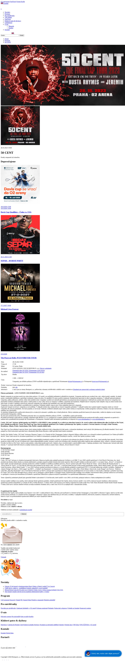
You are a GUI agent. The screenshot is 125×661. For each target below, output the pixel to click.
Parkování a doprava (60, 608)
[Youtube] (8, 659)
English (5, 3)
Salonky (61, 625)
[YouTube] (8, 33)
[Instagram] (4, 33)
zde (16, 387)
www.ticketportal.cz (98, 419)
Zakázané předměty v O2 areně (26, 608)
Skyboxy (37, 625)
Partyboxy (4, 625)
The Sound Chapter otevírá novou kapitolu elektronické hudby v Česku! (27, 591)
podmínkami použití (26, 510)
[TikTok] (10, 33)
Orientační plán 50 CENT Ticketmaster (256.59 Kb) (28, 370)
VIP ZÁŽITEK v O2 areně (87, 625)
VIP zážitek (8, 17)
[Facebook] (2, 33)
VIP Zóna (76, 625)
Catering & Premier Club (15, 625)
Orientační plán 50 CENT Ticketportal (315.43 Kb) (28, 372)
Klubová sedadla (28, 625)
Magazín (11, 26)
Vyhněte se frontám (73, 608)
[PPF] (5, 655)
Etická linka (9, 633)
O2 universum (5, 1)
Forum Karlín (20, 1)
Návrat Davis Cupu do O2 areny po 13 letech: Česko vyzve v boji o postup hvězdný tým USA (34, 590)
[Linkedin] (6, 33)
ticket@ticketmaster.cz (75, 381)
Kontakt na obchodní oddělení (49, 625)
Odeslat (24, 514)
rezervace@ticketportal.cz (100, 381)
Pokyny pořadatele (45, 368)
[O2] (4, 646)
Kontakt (7, 30)
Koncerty (12, 600)
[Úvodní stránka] (6, 7)
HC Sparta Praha (26, 600)
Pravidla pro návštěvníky (8, 608)
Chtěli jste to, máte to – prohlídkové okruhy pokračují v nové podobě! (26, 588)
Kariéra (11, 28)
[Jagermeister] (29, 646)
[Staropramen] (11, 646)
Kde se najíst (24, 616)
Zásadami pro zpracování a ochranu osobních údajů (89, 389)
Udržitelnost (8, 23)
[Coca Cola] (21, 646)
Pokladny (51, 608)
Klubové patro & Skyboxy (13, 21)
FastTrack (13, 1)
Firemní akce (69, 625)
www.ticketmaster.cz (84, 419)
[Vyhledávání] (15, 33)
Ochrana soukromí (42, 608)
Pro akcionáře (16, 616)
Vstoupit (3, 557)
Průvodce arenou (6, 616)
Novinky (7, 12)
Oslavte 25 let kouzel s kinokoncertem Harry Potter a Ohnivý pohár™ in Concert (30, 586)
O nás (6, 24)
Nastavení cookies (85, 608)
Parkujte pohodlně (49, 600)
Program (7, 14)
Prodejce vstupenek (37, 600)
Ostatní (18, 600)
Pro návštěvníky (10, 15)
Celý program (5, 600)
